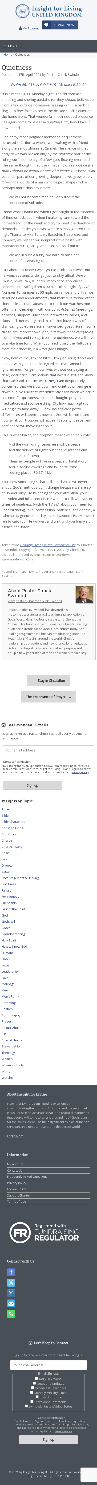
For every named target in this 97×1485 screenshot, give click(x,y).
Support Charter (18, 1195)
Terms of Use (16, 1201)
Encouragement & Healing (20, 878)
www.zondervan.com (17, 559)
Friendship (9, 903)
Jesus (5, 965)
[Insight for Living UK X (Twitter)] (11, 1283)
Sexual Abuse (11, 1028)
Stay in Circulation (48, 680)
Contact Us (14, 1170)
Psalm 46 (18, 84)
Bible (5, 815)
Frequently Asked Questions (27, 1176)
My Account (30, 28)
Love (5, 978)
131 (31, 84)
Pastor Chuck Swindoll (63, 74)
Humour (7, 953)
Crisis (5, 853)
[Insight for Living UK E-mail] (11, 1303)
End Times (9, 884)
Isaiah (70, 571)
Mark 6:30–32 (75, 84)
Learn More (15, 1136)
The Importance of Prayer (48, 696)
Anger (6, 809)
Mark (79, 571)
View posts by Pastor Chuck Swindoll (35, 601)
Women (7, 1059)
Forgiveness (10, 896)
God (5, 915)
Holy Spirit (9, 940)
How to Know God (14, 946)
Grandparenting (13, 934)
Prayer (43, 571)
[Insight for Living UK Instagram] (11, 1293)
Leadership (10, 971)
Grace (6, 928)
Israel (6, 959)
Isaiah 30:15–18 (49, 84)
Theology (8, 1053)
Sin (4, 1034)
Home (8, 54)
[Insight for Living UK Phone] (11, 1314)
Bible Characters (13, 822)
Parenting (9, 1003)
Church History (12, 846)
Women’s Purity (13, 1065)
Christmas (9, 834)
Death (6, 859)
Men (5, 990)
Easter (6, 871)
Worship (8, 1077)
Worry (6, 1071)
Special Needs (12, 1040)
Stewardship (11, 1046)
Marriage (8, 984)
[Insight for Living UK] (48, 11)
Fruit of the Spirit (13, 909)
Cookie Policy (16, 1189)
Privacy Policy (16, 1183)
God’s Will (9, 921)
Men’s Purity (10, 996)
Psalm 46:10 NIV (40, 380)
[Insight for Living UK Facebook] (11, 1272)
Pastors (7, 1009)
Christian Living (26, 571)
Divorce (7, 865)
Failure (6, 890)
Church (7, 840)
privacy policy (80, 772)
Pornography (11, 1015)
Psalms (7, 576)
